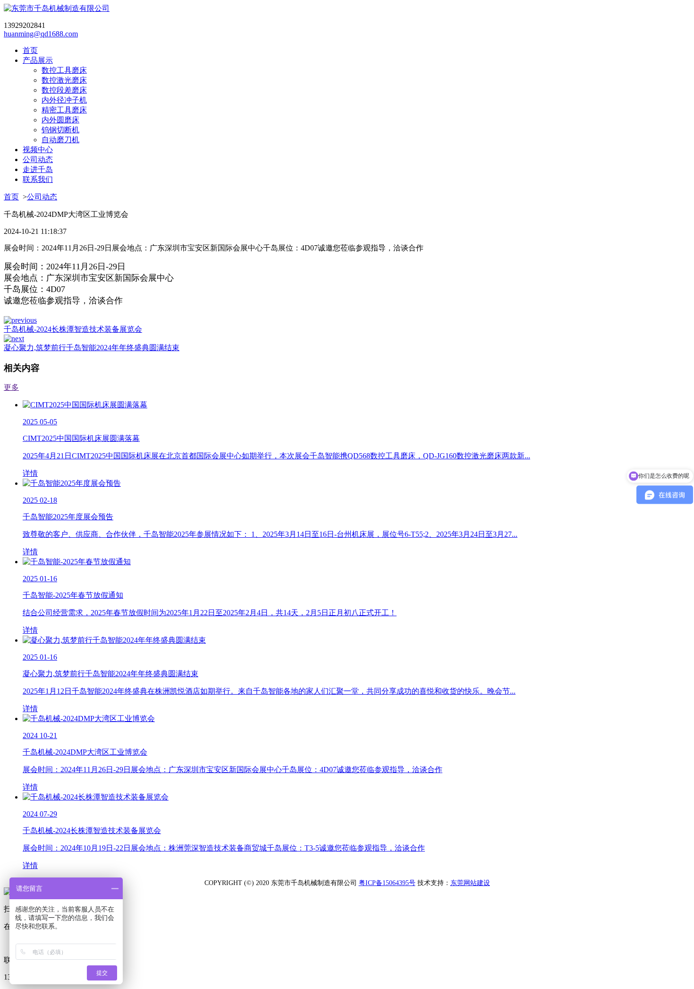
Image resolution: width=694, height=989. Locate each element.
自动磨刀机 (60, 140)
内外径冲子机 (64, 100)
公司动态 (42, 197)
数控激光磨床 (64, 80)
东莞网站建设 (470, 882)
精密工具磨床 (64, 110)
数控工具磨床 (64, 70)
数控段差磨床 (64, 90)
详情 (30, 473)
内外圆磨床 (60, 120)
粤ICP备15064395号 (387, 882)
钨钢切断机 (60, 130)
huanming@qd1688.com (41, 34)
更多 (11, 387)
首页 (11, 197)
